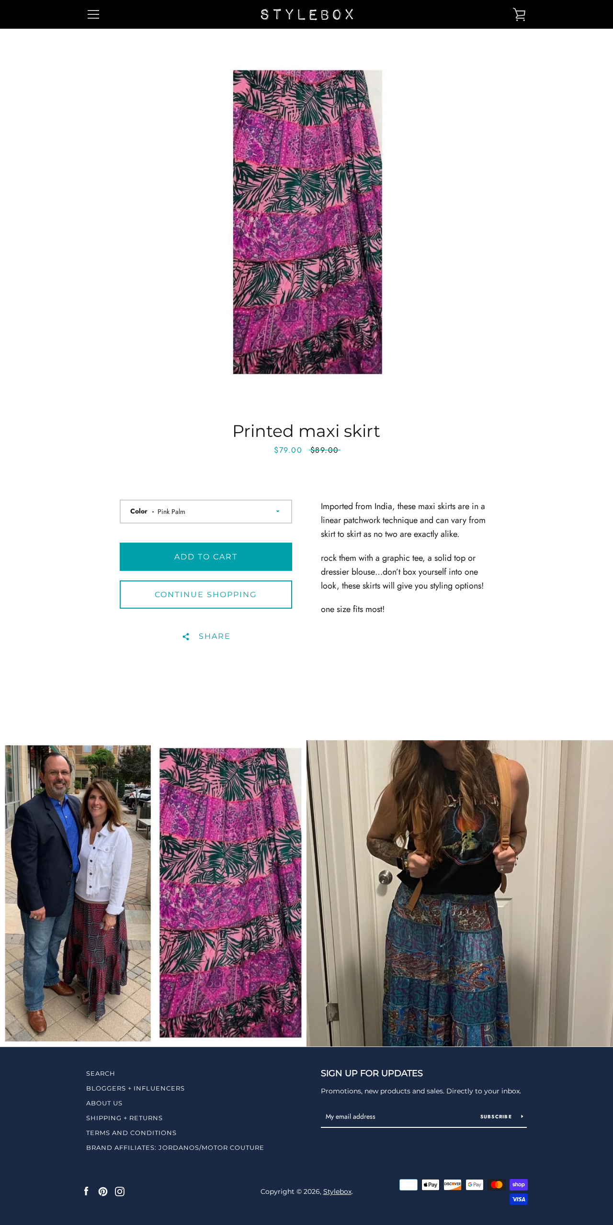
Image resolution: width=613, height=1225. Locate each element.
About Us (104, 1103)
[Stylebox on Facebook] (86, 1191)
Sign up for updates (372, 1073)
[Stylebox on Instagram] (120, 1191)
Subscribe (497, 1116)
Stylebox (337, 1191)
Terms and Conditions (131, 1132)
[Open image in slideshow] (307, 222)
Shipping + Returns (124, 1118)
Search (100, 1073)
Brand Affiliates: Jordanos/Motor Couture (175, 1147)
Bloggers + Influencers (135, 1088)
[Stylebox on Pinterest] (103, 1191)
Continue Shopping (206, 594)
